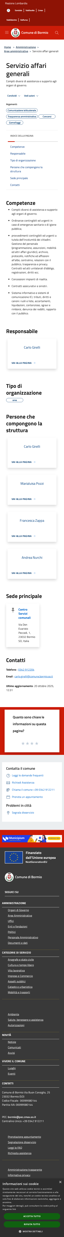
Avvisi (11, 1053)
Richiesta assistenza (19, 1153)
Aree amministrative (16, 51)
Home (7, 47)
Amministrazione (26, 47)
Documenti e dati (18, 943)
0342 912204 (26, 670)
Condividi (12, 96)
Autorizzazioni (16, 1025)
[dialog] (32, 1208)
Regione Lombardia (16, 3)
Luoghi (12, 1068)
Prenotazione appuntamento (24, 1137)
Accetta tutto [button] (32, 1216)
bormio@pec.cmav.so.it (22, 1117)
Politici (12, 932)
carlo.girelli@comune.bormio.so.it (34, 676)
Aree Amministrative (20, 915)
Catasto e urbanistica (20, 987)
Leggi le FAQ (15, 1148)
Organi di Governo (18, 910)
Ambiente (13, 1014)
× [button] (60, 1182)
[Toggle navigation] (7, 32)
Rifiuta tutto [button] (32, 1224)
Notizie (12, 1042)
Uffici (11, 921)
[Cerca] (57, 33)
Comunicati (14, 1047)
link (14, 1209)
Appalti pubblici (17, 981)
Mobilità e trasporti (19, 992)
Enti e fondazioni (17, 926)
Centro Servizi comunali (24, 613)
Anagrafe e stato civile (21, 959)
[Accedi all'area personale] (8, 10)
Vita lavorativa (16, 970)
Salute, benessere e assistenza (25, 1020)
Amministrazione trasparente (25, 1170)
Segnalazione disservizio (22, 1142)
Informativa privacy (19, 1175)
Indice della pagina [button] (21, 135)
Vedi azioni (29, 96)
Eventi (11, 1074)
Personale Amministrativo (23, 937)
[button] (32, 1231)
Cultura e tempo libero (21, 965)
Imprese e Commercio (20, 976)
